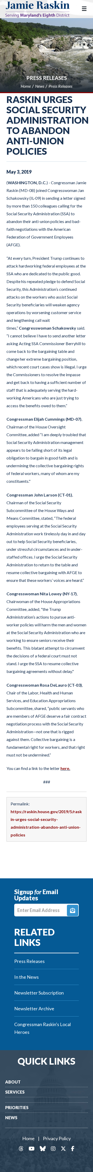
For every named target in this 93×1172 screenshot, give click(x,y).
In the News (26, 977)
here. (65, 768)
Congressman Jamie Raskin (41, 9)
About (13, 1081)
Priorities (16, 1107)
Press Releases (46, 78)
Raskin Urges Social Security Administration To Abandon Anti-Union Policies (47, 125)
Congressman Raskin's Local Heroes (42, 1028)
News (11, 1117)
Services (15, 1091)
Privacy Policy (57, 1138)
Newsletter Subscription (39, 993)
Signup (73, 910)
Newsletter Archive (34, 1008)
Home (28, 1138)
